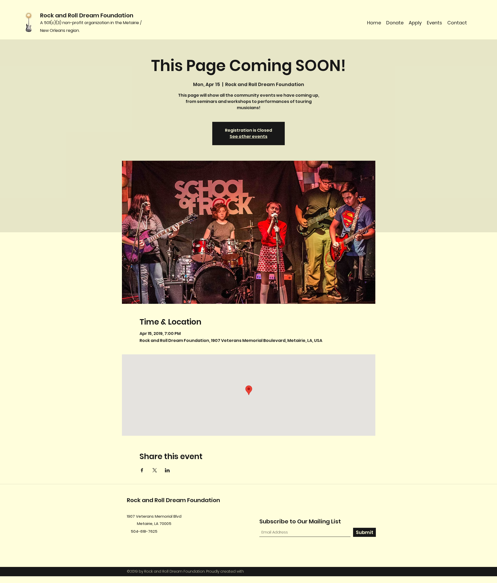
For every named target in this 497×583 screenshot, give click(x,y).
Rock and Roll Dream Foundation (86, 15)
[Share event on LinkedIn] (167, 470)
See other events (248, 136)
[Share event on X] (154, 470)
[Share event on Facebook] (142, 470)
